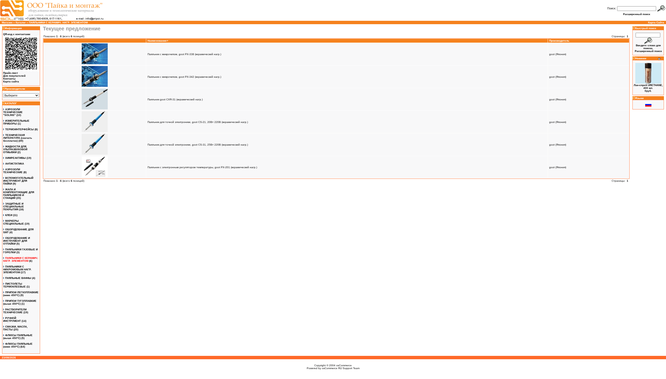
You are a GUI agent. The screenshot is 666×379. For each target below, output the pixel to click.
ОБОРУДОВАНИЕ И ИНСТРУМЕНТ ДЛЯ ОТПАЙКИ (16, 241)
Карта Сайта (656, 22)
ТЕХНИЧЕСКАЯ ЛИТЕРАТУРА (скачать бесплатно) (17, 138)
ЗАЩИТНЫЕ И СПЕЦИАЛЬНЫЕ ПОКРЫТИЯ (13, 206)
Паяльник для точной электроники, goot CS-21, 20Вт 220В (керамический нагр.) (198, 122)
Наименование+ (158, 40)
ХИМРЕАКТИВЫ (15, 157)
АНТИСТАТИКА (14, 163)
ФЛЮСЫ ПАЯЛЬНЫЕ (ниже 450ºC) (18, 345)
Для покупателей (14, 75)
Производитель (559, 40)
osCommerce (344, 365)
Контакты (9, 78)
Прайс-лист (10, 72)
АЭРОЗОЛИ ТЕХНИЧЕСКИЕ (13, 171)
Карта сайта (11, 81)
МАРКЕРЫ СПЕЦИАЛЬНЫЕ (13, 222)
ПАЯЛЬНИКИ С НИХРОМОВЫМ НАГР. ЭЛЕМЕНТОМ (17, 269)
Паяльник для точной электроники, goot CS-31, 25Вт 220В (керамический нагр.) (198, 144)
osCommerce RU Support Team (341, 368)
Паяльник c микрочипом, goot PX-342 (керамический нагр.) (184, 76)
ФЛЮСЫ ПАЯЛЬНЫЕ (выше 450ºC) (18, 336)
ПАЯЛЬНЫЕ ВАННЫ (18, 278)
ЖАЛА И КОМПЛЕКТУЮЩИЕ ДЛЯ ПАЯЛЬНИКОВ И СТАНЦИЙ (18, 193)
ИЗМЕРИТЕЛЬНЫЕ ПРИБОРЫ (16, 122)
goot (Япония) (557, 54)
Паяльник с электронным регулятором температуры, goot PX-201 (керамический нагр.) (202, 167)
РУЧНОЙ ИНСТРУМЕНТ (12, 319)
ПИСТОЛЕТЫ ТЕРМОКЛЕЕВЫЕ (14, 285)
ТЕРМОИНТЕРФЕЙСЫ (19, 129)
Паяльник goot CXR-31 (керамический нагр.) (175, 99)
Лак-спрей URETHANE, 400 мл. (648, 86)
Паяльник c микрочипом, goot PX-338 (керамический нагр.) (184, 54)
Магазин (7, 22)
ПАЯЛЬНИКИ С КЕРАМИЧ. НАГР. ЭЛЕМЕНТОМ (58, 22)
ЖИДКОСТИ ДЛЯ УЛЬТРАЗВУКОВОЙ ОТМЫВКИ (15, 149)
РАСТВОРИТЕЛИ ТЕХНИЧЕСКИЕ (15, 311)
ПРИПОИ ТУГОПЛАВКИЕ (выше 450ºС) (19, 302)
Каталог (21, 22)
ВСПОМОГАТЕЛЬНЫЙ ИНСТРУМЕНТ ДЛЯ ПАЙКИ (18, 181)
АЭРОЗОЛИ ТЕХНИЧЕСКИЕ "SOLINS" (13, 112)
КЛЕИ (8, 215)
